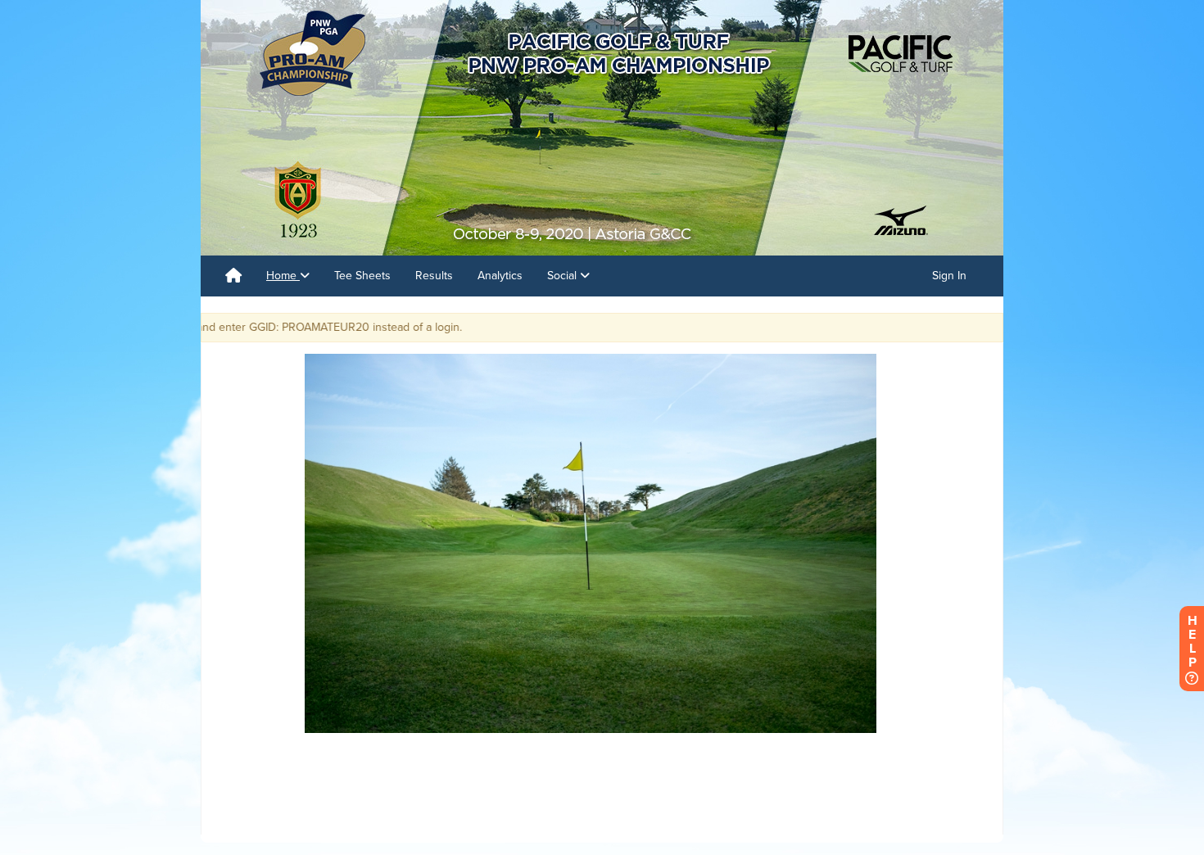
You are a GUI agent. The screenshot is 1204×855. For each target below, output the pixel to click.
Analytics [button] (500, 276)
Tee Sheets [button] (362, 276)
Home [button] (283, 276)
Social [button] (563, 276)
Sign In (949, 276)
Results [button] (434, 276)
